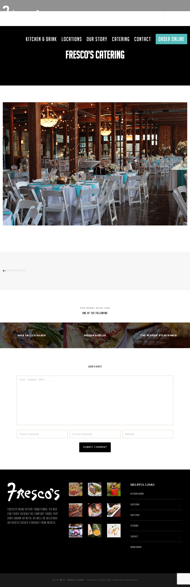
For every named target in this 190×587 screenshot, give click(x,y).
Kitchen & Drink (137, 493)
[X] (169, 13)
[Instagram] (183, 13)
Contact (134, 536)
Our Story (135, 515)
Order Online (135, 547)
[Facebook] (177, 13)
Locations (135, 504)
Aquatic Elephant (75, 580)
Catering (134, 525)
